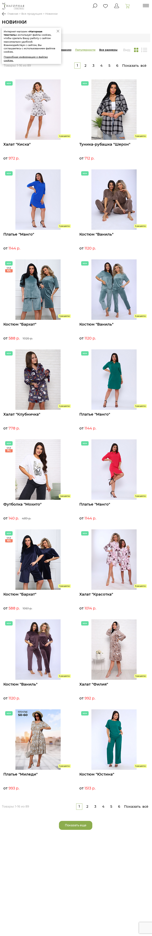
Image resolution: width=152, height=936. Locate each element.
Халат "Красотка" (96, 594)
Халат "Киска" (17, 144)
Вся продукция (31, 13)
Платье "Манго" (18, 234)
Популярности (85, 50)
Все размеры (108, 50)
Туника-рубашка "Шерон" (104, 144)
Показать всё (134, 66)
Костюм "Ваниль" (96, 234)
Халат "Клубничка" (21, 414)
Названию (64, 50)
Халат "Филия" (93, 684)
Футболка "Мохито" (22, 504)
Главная (12, 13)
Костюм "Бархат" (19, 324)
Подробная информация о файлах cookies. (26, 58)
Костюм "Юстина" (96, 774)
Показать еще (75, 825)
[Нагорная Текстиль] (13, 6)
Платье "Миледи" (20, 774)
